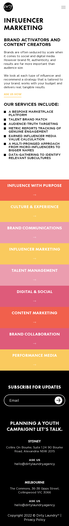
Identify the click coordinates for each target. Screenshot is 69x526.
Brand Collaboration (34, 334)
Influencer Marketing (34, 249)
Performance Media (34, 355)
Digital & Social (35, 292)
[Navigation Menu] (63, 7)
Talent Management (35, 271)
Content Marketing (34, 313)
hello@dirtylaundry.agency (34, 464)
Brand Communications (34, 228)
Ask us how (12, 94)
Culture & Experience (35, 207)
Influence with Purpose (34, 186)
